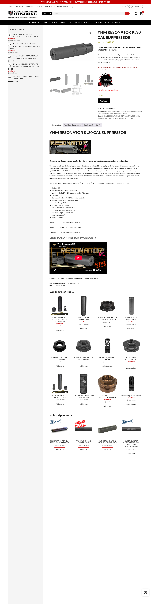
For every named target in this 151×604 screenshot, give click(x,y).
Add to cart (104, 101)
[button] (90, 33)
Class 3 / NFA (49, 22)
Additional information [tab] (72, 125)
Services (108, 22)
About (38, 7)
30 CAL (104, 116)
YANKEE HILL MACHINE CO (118, 118)
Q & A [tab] (98, 125)
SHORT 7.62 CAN (125, 116)
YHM (125, 113)
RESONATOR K (112, 116)
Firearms (63, 22)
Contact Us (48, 7)
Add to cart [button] (60, 330)
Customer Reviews (61, 7)
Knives (87, 22)
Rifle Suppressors (116, 113)
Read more (59, 449)
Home (10, 7)
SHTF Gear (97, 22)
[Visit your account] (136, 13)
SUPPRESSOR (103, 118)
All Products (35, 22)
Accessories (75, 22)
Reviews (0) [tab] (88, 125)
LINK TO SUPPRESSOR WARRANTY (73, 237)
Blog (71, 7)
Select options (107, 366)
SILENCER (135, 116)
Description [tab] (56, 125)
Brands (118, 22)
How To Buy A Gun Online (24, 7)
